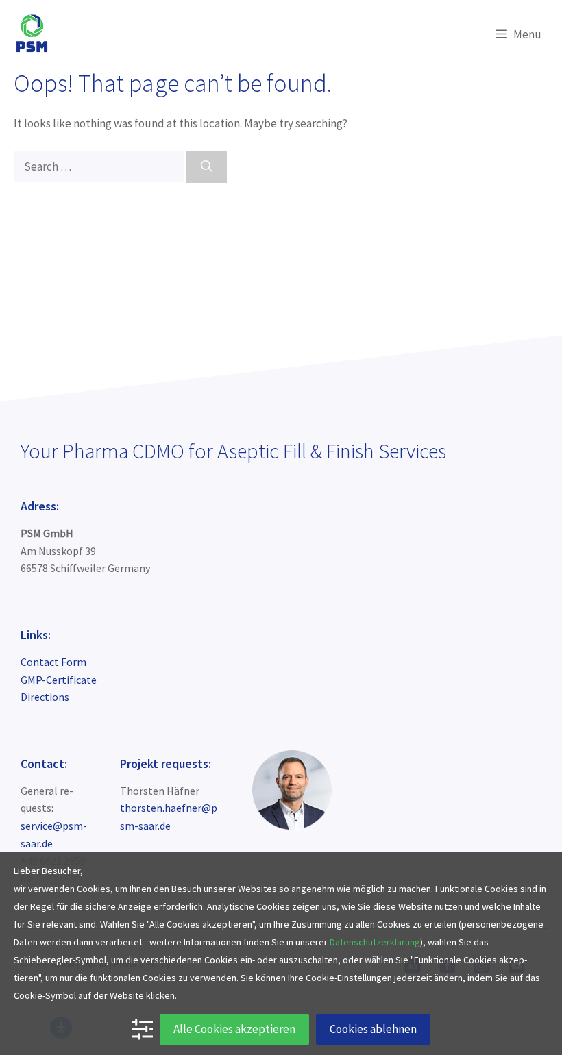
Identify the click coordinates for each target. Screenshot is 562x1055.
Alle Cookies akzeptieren (234, 1029)
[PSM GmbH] (32, 34)
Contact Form (53, 662)
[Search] (206, 167)
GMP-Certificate (59, 679)
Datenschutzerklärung (375, 942)
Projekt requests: (165, 763)
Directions (45, 697)
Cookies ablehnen (373, 1029)
